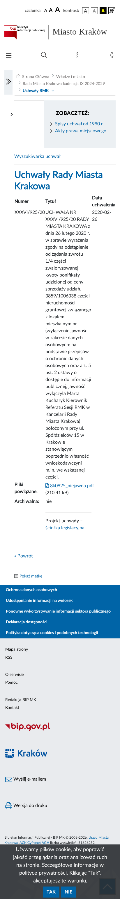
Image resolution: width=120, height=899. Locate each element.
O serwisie (14, 675)
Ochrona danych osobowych (31, 590)
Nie (68, 892)
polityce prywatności (43, 873)
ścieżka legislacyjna (64, 528)
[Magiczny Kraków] (60, 757)
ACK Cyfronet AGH (34, 842)
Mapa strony (16, 649)
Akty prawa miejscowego (80, 131)
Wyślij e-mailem (29, 779)
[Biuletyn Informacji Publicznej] (60, 730)
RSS (9, 658)
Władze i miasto (70, 77)
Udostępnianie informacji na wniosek (39, 601)
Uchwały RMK (36, 91)
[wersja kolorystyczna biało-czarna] (94, 11)
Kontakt (12, 708)
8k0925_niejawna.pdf (71, 485)
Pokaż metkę (31, 576)
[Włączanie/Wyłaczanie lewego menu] (8, 82)
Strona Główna (35, 77)
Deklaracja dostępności (26, 622)
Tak (51, 892)
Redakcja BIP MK (20, 700)
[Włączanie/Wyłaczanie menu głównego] (8, 56)
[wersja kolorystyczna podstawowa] (85, 11)
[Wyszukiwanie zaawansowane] (44, 55)
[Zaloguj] (113, 57)
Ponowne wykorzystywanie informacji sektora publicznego (58, 611)
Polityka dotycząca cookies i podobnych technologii (52, 633)
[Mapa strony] (78, 57)
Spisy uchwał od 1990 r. (79, 124)
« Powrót (23, 556)
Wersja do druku (29, 805)
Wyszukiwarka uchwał (37, 156)
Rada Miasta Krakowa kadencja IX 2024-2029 (64, 84)
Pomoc (11, 682)
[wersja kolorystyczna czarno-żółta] (103, 11)
